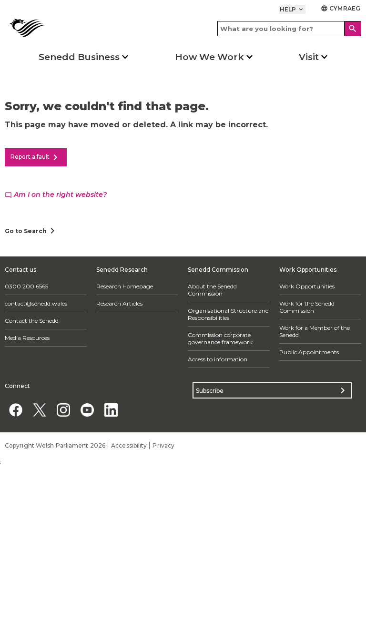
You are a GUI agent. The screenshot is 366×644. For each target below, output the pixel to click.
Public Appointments (309, 352)
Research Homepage (124, 286)
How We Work (209, 56)
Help (292, 9)
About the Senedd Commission (212, 290)
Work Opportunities (307, 286)
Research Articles (119, 303)
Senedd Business (79, 56)
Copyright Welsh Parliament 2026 (55, 445)
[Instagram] (63, 409)
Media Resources (27, 337)
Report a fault (35, 157)
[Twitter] (39, 409)
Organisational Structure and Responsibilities (228, 314)
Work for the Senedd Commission (307, 307)
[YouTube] (87, 409)
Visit (309, 56)
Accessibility (129, 445)
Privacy (163, 445)
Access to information (217, 359)
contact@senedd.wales (36, 303)
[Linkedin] (111, 409)
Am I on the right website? (56, 194)
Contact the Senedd (32, 320)
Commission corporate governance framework (220, 338)
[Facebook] (15, 409)
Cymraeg (340, 8)
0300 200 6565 (26, 286)
